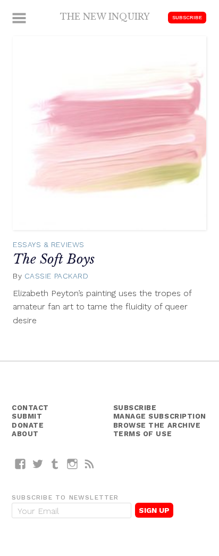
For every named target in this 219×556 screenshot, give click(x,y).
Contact (30, 408)
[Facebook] (20, 464)
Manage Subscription (159, 416)
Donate (28, 425)
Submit (27, 416)
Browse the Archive (157, 425)
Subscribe (187, 17)
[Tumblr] (55, 464)
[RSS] (89, 464)
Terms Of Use (142, 434)
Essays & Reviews (49, 244)
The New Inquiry (105, 16)
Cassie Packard (56, 276)
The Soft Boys (54, 259)
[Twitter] (38, 464)
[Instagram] (72, 464)
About (25, 434)
